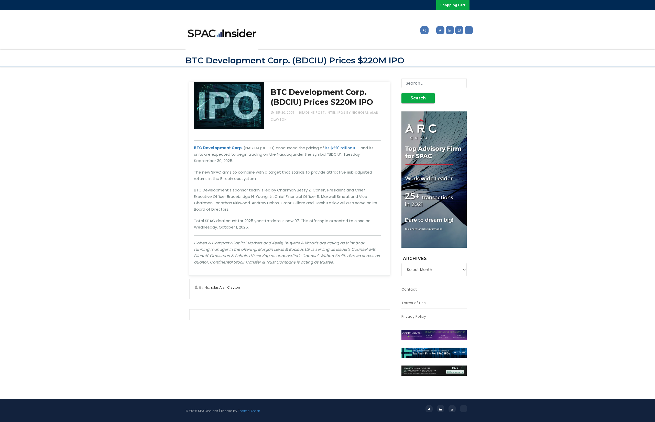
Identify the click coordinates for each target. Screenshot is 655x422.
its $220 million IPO (342, 148)
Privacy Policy (413, 316)
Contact (409, 289)
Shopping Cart (452, 5)
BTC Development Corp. (218, 148)
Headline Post (312, 112)
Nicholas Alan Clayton (222, 287)
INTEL (331, 112)
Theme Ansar (249, 410)
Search (418, 98)
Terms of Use (413, 302)
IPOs (341, 112)
